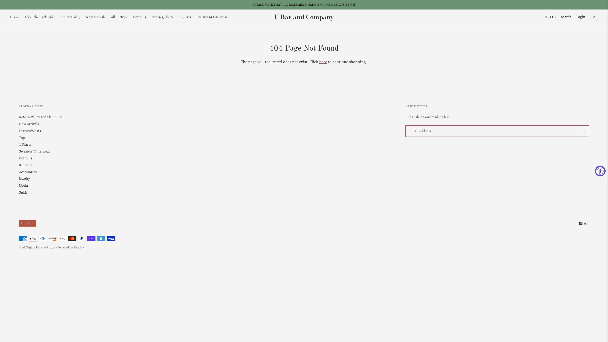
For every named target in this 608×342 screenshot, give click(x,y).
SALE (23, 192)
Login (580, 16)
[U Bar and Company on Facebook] (581, 224)
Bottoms (139, 17)
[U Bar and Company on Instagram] (586, 224)
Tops (124, 17)
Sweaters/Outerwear (212, 17)
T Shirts (185, 17)
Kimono (25, 165)
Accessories (28, 172)
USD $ (548, 17)
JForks (23, 185)
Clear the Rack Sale (39, 17)
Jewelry (24, 178)
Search (566, 16)
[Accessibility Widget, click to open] (600, 171)
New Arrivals (95, 17)
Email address (420, 126)
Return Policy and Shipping (40, 117)
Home (14, 17)
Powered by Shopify (70, 247)
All (113, 17)
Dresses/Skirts (162, 17)
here (323, 62)
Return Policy (69, 17)
